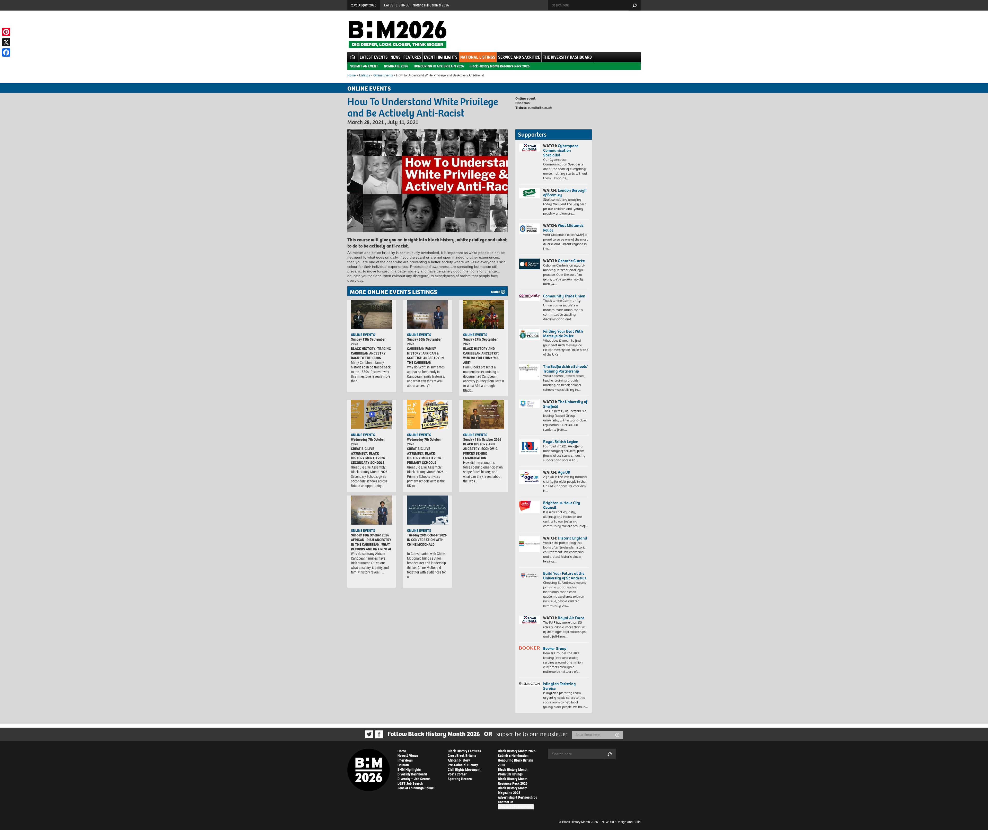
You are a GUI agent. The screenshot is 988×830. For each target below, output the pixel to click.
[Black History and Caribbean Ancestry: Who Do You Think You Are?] (483, 314)
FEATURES (412, 57)
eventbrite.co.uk (540, 107)
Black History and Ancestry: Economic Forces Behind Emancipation (480, 451)
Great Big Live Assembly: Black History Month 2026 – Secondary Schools (369, 455)
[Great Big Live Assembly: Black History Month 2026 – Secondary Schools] (371, 414)
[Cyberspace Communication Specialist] (529, 148)
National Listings (477, 57)
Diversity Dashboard (412, 774)
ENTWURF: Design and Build (620, 822)
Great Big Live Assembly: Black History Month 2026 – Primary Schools (425, 455)
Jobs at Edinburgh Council (417, 787)
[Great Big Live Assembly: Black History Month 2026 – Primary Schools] (427, 414)
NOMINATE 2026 (396, 66)
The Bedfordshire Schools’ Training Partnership (565, 369)
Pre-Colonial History (463, 764)
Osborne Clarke (571, 260)
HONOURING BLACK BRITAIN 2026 (439, 66)
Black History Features (464, 750)
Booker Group (555, 648)
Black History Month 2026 (516, 750)
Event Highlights (440, 57)
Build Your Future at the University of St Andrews (564, 576)
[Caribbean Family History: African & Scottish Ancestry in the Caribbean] (427, 314)
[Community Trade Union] (529, 297)
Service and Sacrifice (519, 57)
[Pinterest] (6, 32)
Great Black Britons (462, 755)
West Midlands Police (563, 228)
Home (351, 75)
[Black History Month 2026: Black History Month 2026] (397, 34)
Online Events (383, 75)
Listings (364, 75)
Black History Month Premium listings (512, 771)
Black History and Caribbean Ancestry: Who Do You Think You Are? (481, 355)
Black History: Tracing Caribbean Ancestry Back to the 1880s (371, 353)
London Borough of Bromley (565, 193)
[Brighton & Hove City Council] (529, 507)
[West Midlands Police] (529, 228)
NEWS (396, 57)
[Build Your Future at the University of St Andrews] (529, 575)
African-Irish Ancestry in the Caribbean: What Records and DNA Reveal (371, 544)
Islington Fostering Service (559, 686)
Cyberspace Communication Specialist (560, 150)
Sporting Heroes (460, 778)
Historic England (572, 538)
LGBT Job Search (410, 783)
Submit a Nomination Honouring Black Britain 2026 (515, 760)
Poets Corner (457, 774)
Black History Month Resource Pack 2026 (500, 66)
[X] (6, 42)
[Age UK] (529, 477)
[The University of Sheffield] (529, 404)
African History (459, 760)
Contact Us (505, 801)
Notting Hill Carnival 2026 (431, 5)
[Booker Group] (529, 648)
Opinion (403, 764)
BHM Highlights (409, 769)
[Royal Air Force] (529, 620)
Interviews (405, 760)
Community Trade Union (564, 296)
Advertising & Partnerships (517, 797)
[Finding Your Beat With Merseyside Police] (529, 334)
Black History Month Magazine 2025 (512, 790)
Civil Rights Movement (464, 769)
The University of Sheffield (565, 404)
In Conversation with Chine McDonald (425, 542)
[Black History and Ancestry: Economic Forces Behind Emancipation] (483, 414)
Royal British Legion (560, 441)
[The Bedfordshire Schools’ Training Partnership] (529, 372)
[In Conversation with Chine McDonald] (427, 510)
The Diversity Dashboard (567, 57)
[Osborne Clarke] (529, 264)
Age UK (564, 472)
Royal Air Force (571, 618)
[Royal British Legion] (529, 446)
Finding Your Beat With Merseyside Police (563, 334)
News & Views (408, 755)
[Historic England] (529, 544)
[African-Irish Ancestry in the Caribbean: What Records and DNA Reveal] (371, 510)
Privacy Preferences (515, 807)
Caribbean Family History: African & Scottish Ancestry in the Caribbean (425, 355)
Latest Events (374, 57)
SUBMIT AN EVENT (364, 66)
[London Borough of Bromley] (529, 193)
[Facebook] (6, 52)
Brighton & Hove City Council (561, 505)
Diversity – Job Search (414, 778)
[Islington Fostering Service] (529, 684)
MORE (495, 291)
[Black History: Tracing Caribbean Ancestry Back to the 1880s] (371, 314)
